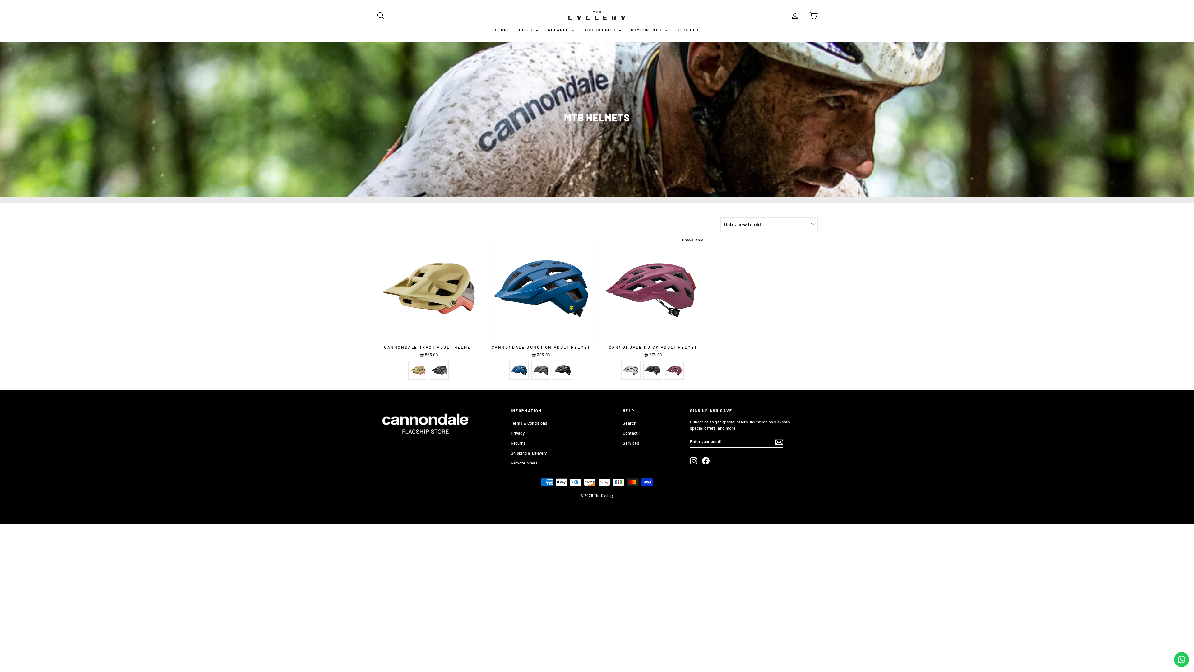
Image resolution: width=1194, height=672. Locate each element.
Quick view (429, 334)
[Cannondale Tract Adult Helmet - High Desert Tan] (417, 370)
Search (629, 423)
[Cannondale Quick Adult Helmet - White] (631, 370)
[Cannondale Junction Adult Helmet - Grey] (540, 370)
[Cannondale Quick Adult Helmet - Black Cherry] (674, 370)
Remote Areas (524, 462)
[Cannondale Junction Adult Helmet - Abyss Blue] (519, 370)
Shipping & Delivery (529, 452)
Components (647, 30)
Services (688, 30)
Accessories (600, 30)
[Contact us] (1181, 659)
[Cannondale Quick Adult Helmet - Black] (652, 370)
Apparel (559, 30)
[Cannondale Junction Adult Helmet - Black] (562, 370)
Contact (630, 433)
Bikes (526, 30)
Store (502, 30)
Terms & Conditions (529, 423)
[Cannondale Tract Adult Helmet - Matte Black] (439, 370)
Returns (518, 443)
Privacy (518, 433)
